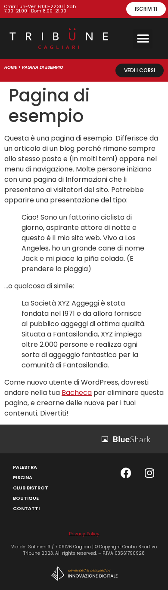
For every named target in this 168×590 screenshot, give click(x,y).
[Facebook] (126, 472)
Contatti (26, 508)
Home (10, 67)
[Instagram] (149, 472)
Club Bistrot (30, 487)
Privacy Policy (84, 534)
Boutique (26, 498)
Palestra (25, 467)
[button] (142, 39)
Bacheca (77, 392)
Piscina (22, 477)
